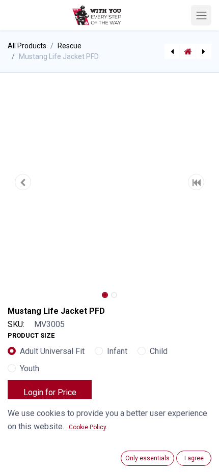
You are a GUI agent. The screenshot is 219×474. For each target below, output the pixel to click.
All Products (27, 46)
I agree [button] (194, 458)
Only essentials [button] (147, 458)
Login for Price (49, 392)
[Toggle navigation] (201, 15)
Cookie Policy (87, 427)
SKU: (16, 324)
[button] (23, 182)
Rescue (69, 46)
